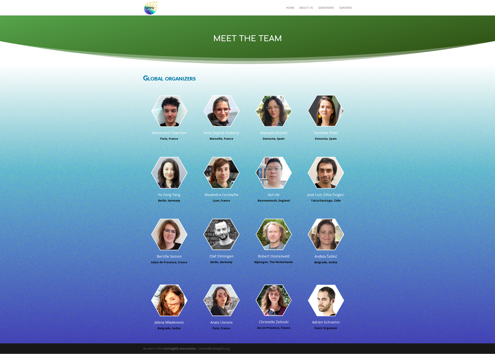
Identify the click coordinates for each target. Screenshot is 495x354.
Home (290, 7)
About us (306, 7)
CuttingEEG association (179, 348)
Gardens (345, 7)
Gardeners (326, 7)
